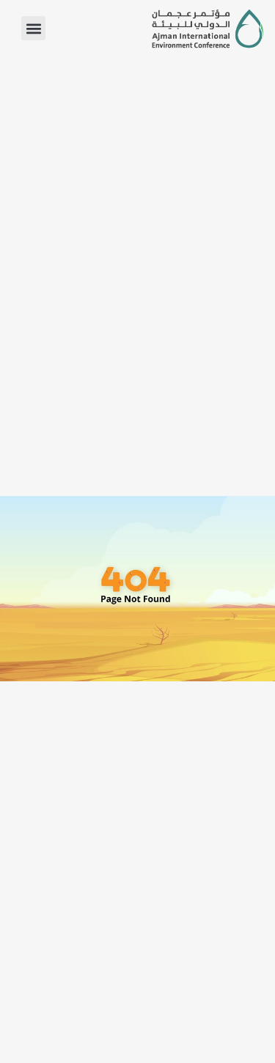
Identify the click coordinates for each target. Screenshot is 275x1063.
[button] (33, 28)
